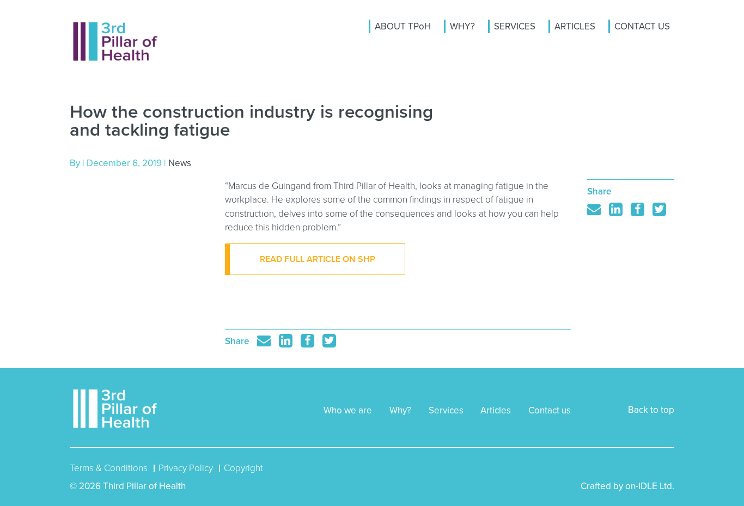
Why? (400, 410)
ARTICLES (574, 26)
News (179, 163)
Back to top (651, 410)
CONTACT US (642, 26)
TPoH (116, 42)
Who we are (348, 410)
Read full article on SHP (317, 259)
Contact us (549, 410)
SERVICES (514, 26)
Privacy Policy (185, 468)
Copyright (243, 468)
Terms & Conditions (109, 468)
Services (446, 410)
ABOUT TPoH (403, 26)
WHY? (462, 26)
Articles (495, 410)
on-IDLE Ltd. (649, 486)
